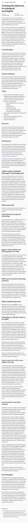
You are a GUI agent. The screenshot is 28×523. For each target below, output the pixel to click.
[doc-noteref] (18, 137)
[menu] (3, 2)
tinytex (20, 228)
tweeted (4, 181)
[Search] (24, 2)
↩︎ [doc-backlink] (18, 516)
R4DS (14, 197)
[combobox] (24, 2)
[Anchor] (14, 49)
